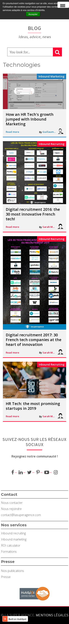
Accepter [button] (33, 14)
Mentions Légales (51, 615)
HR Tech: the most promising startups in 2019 (33, 406)
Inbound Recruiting (51, 144)
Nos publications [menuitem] (12, 571)
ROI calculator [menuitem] (10, 545)
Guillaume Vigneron (49, 132)
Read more (12, 132)
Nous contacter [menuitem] (12, 503)
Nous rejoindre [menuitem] (11, 509)
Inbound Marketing (51, 76)
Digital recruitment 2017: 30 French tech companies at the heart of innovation (33, 340)
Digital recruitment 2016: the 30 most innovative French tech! (33, 214)
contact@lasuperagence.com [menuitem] (21, 515)
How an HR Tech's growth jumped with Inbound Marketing (29, 119)
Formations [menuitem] (9, 551)
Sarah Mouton (49, 227)
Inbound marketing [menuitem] (13, 539)
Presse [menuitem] (6, 577)
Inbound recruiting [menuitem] (13, 533)
